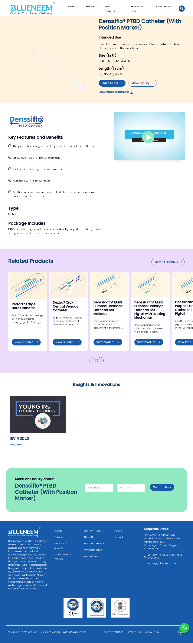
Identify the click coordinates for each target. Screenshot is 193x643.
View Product (24, 342)
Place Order (110, 83)
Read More (16, 444)
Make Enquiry (140, 83)
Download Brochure (114, 92)
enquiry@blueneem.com (162, 563)
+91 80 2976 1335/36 (159, 555)
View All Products (166, 262)
